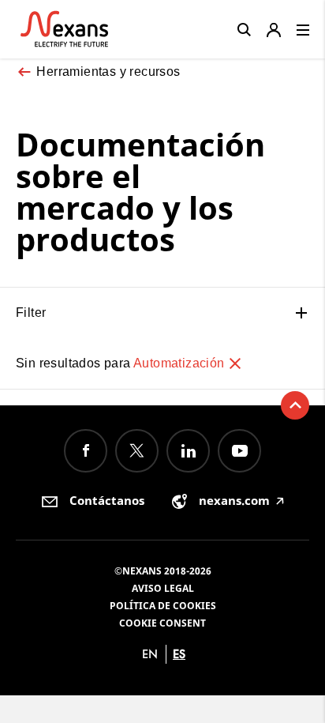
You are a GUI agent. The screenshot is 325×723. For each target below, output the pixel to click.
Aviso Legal (163, 588)
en (150, 653)
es (179, 653)
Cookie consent (162, 623)
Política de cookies (163, 605)
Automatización (180, 363)
